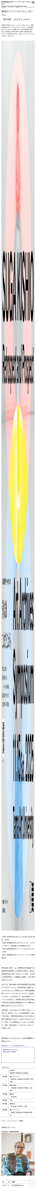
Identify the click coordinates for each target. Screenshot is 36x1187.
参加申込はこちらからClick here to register (10, 1051)
